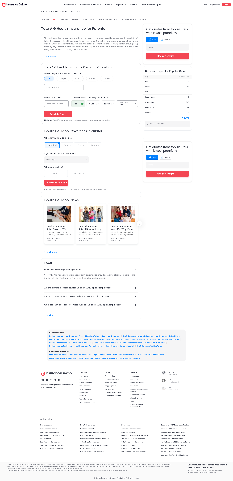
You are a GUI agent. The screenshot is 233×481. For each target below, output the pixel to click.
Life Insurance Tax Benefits (130, 448)
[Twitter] (59, 380)
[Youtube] (46, 380)
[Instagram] (51, 380)
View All (47, 315)
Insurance (69, 4)
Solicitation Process (137, 395)
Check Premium (165, 56)
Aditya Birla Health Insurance (124, 355)
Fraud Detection (111, 383)
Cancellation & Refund (113, 392)
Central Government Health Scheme (116, 358)
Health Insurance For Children (61, 346)
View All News (50, 252)
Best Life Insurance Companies (132, 442)
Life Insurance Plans (128, 445)
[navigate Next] (139, 224)
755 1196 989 (51, 387)
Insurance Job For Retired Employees (174, 455)
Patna (147, 81)
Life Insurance (84, 386)
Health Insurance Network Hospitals (120, 346)
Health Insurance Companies (117, 339)
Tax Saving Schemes (87, 402)
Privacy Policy (110, 376)
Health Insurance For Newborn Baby (89, 346)
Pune (147, 92)
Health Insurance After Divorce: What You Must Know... (57, 227)
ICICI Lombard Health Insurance (151, 355)
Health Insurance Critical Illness (167, 336)
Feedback (134, 379)
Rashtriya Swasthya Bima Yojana (62, 358)
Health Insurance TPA (170, 339)
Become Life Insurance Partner (172, 439)
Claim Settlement (128, 19)
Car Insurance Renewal (48, 429)
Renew (108, 4)
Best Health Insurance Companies (93, 432)
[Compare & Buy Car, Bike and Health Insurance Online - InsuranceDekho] (14, 5)
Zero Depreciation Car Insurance (52, 435)
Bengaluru (149, 107)
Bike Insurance (84, 379)
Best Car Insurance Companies (51, 448)
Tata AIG (45, 19)
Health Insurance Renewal (59, 342)
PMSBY (80, 358)
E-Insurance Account (113, 396)
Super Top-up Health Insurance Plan (145, 339)
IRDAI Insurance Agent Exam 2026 (173, 445)
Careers (133, 401)
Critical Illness (89, 19)
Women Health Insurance (155, 342)
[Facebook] (42, 380)
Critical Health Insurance (89, 442)
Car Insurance (84, 376)
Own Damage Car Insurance (50, 442)
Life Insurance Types (128, 432)
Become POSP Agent (152, 4)
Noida (147, 86)
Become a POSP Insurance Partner (173, 429)
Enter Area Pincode (54, 103)
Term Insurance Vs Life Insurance (133, 439)
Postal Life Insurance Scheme (131, 429)
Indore (148, 113)
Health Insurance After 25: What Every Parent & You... (90, 227)
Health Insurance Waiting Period (149, 346)
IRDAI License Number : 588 (201, 467)
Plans (55, 19)
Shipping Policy (110, 386)
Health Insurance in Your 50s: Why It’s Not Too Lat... (122, 227)
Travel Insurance (85, 399)
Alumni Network (136, 398)
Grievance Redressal (112, 379)
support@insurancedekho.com (60, 384)
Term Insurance (85, 389)
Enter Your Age (52, 87)
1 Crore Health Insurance (111, 336)
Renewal (75, 19)
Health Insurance (56, 336)
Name (150, 47)
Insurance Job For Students (171, 452)
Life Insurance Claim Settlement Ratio (134, 435)
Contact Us (134, 376)
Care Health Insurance (78, 355)
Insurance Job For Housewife (171, 448)
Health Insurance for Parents (131, 342)
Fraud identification (137, 383)
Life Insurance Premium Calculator (133, 452)
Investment (83, 392)
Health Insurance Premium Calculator (138, 336)
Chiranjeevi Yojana (92, 358)
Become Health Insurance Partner (173, 435)
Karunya (136, 358)
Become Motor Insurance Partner (173, 432)
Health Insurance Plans (74, 336)
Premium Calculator (108, 19)
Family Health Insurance (81, 342)
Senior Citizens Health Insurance (92, 452)
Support (120, 4)
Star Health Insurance (58, 355)
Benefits (64, 19)
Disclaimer (134, 386)
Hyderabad (149, 102)
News (132, 4)
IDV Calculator (45, 439)
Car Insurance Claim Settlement (52, 445)
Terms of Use (109, 389)
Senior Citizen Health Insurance (105, 342)
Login (226, 5)
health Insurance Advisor (94, 339)
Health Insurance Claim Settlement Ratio (65, 339)
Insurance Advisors (89, 4)
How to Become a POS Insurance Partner (175, 442)
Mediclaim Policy (92, 336)
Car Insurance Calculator (49, 432)
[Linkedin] (55, 380)
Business (82, 396)
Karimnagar (150, 97)
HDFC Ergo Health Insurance (100, 355)
